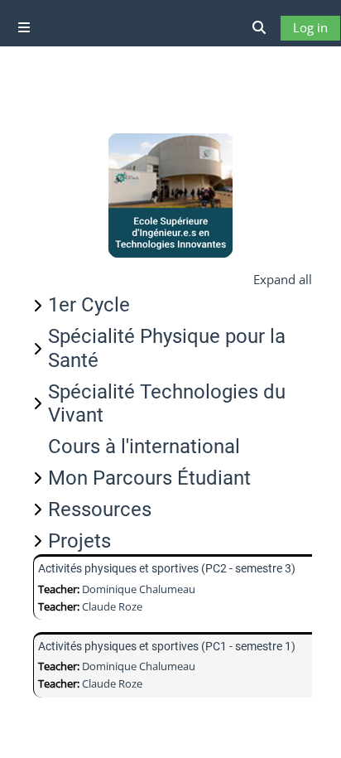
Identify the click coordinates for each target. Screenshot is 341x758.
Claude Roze (112, 606)
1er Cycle (89, 304)
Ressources (99, 509)
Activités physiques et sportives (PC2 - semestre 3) (166, 568)
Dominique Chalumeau (138, 589)
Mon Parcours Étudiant (149, 478)
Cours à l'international (144, 446)
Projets (79, 541)
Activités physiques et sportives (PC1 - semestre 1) (166, 646)
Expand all (282, 279)
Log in (310, 27)
